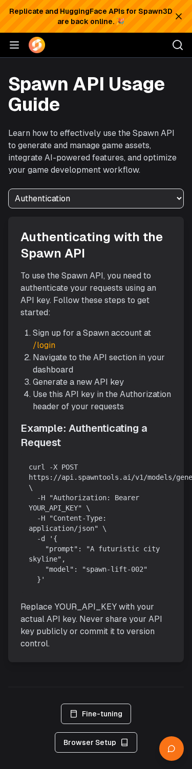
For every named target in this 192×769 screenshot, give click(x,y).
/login (44, 345)
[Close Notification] (179, 16)
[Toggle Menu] (14, 45)
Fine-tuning (102, 714)
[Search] (178, 45)
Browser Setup (89, 742)
